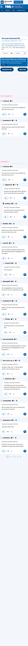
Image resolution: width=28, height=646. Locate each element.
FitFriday (7, 319)
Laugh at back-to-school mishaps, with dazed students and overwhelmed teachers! (13, 62)
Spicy (13, 10)
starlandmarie (7, 120)
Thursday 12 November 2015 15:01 (10, 247)
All (2, 10)
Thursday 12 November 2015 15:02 (10, 124)
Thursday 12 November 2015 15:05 (10, 424)
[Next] (21, 457)
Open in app (18, 2)
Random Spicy (21, 10)
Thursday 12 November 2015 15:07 (10, 441)
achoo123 (6, 243)
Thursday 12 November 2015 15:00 (10, 105)
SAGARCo (6, 223)
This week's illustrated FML (11, 38)
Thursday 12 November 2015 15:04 (10, 404)
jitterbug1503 (7, 281)
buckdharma (6, 438)
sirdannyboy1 (7, 420)
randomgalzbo (7, 400)
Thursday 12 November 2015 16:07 (12, 382)
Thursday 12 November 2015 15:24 (12, 188)
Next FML (23, 69)
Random (7, 10)
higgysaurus (8, 185)
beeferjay (8, 203)
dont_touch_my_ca (9, 360)
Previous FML (7, 69)
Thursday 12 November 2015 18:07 (12, 207)
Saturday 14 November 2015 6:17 (11, 323)
